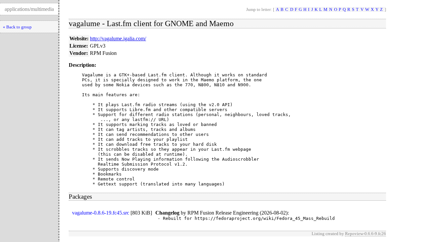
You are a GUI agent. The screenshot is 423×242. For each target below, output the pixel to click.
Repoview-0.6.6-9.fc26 (365, 233)
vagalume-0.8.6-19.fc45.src (100, 213)
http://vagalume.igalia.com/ (118, 38)
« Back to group (17, 26)
